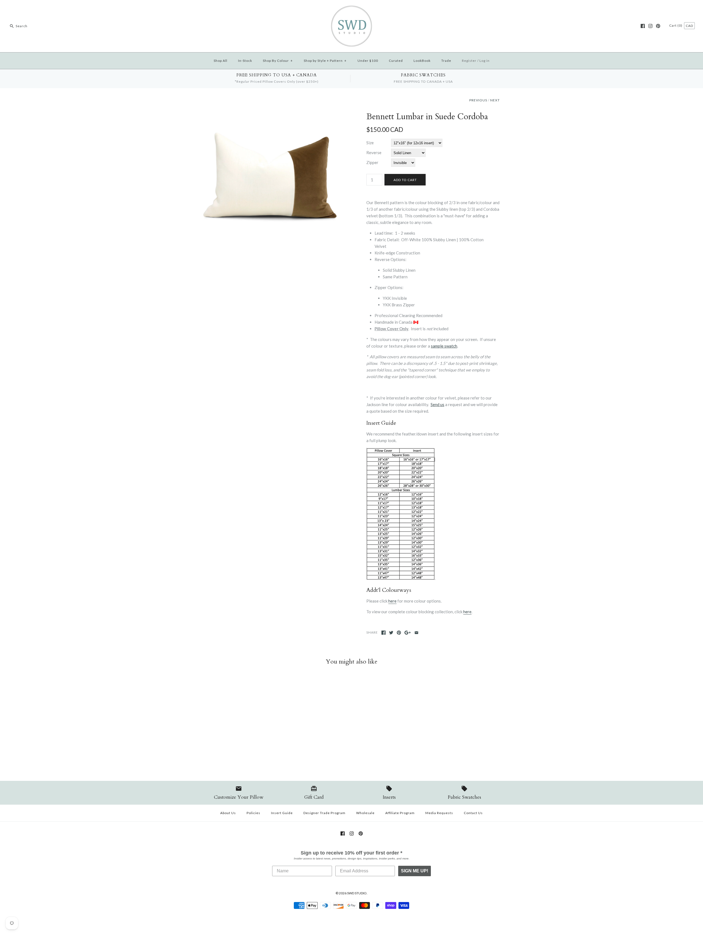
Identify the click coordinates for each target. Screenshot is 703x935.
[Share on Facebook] (383, 633)
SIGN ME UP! (414, 871)
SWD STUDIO (357, 893)
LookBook (422, 61)
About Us (228, 813)
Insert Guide (282, 813)
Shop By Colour (278, 61)
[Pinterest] (658, 26)
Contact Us (473, 813)
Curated (396, 61)
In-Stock (245, 61)
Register (469, 61)
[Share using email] (416, 633)
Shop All (220, 61)
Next (495, 100)
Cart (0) (676, 25)
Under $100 (368, 61)
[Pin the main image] (399, 633)
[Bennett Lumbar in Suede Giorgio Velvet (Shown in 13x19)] (270, 115)
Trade (446, 61)
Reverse (373, 152)
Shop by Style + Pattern (325, 61)
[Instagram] (650, 26)
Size (370, 142)
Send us (437, 404)
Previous (478, 100)
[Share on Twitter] (391, 633)
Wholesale (365, 813)
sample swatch (444, 345)
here (392, 600)
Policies (253, 813)
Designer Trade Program (324, 813)
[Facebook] (643, 26)
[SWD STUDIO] (351, 8)
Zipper (372, 162)
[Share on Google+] (407, 633)
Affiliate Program (400, 813)
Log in (484, 61)
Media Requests (439, 813)
